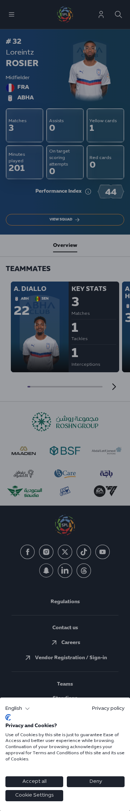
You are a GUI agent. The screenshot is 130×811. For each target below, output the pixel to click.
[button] (17, 708)
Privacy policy (108, 708)
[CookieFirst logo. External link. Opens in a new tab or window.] (8, 717)
